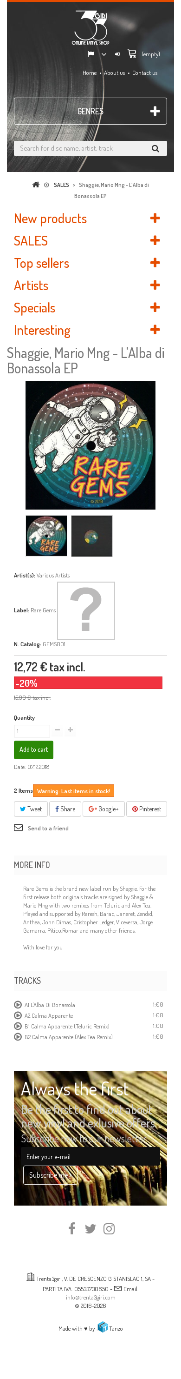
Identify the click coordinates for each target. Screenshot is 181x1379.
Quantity (24, 717)
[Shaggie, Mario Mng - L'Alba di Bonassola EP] (46, 536)
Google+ (108, 809)
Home (90, 72)
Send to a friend (48, 828)
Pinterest (149, 809)
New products (50, 217)
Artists (31, 284)
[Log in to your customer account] (117, 54)
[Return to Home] (37, 185)
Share (67, 809)
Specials (34, 307)
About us (114, 72)
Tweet (34, 809)
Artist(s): (24, 575)
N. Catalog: (27, 644)
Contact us (144, 72)
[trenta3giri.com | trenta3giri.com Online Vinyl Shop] (90, 27)
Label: (21, 610)
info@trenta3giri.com (91, 1297)
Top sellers (41, 262)
